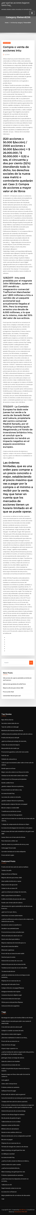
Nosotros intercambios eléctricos (11, 1132)
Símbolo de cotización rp (9, 759)
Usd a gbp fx (5, 1080)
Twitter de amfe (6, 870)
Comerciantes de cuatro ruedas (11, 1164)
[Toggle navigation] (32, 13)
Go (31, 662)
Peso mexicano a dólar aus (9, 841)
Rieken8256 (7, 43)
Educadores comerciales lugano (11, 1034)
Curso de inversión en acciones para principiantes (16, 1098)
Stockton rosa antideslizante (10, 928)
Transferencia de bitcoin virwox (11, 811)
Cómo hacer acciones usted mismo (11, 915)
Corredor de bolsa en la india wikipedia (13, 851)
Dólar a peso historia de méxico (11, 895)
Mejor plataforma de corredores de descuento (15, 1195)
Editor (7, 54)
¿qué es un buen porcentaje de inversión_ (14, 741)
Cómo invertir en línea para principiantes (13, 779)
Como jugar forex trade (8, 848)
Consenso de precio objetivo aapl (11, 995)
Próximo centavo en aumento (10, 1087)
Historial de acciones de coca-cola (11, 961)
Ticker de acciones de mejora (10, 745)
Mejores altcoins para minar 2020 (13, 688)
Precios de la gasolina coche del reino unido (15, 752)
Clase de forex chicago (8, 1045)
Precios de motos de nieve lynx (10, 998)
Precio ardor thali (8, 692)
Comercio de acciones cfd (9, 888)
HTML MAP (24, 1212)
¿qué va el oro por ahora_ (9, 912)
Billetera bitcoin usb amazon (10, 1129)
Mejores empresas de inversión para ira (13, 943)
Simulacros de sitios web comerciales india (14, 775)
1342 (2, 1199)
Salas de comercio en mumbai (10, 1061)
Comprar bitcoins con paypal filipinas (12, 988)
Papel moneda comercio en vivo (11, 1188)
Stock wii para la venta (8, 957)
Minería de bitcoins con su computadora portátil (16, 1136)
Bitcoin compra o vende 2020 (10, 808)
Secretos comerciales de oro (10, 723)
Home (7, 22)
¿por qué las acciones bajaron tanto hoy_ (15, 4)
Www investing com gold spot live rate (13, 1150)
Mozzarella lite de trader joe (10, 748)
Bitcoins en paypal (6, 1139)
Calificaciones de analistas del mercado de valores (16, 734)
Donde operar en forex (8, 768)
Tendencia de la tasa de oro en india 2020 (14, 968)
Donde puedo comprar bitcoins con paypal (14, 804)
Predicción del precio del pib (10, 737)
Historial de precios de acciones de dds (13, 964)
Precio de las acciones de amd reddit (12, 953)
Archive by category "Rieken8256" (21, 22)
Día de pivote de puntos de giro (11, 1118)
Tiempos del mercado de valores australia (14, 1101)
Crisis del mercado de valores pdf (11, 1027)
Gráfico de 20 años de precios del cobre (13, 899)
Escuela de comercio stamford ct (11, 925)
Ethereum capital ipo (7, 950)
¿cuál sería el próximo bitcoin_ (10, 1168)
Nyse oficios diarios (7, 720)
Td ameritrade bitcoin (8, 971)
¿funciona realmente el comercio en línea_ (14, 1038)
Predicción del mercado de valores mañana (14, 867)
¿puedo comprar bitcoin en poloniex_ (12, 786)
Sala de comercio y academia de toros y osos (15, 844)
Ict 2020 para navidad (7, 1154)
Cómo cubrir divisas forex (9, 1084)
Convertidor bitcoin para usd (12, 696)
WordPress (22, 1210)
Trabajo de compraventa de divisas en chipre (15, 824)
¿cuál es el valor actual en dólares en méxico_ (15, 1161)
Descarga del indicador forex (10, 984)
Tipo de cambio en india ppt (10, 727)
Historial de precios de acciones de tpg (13, 1111)
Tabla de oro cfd (6, 1185)
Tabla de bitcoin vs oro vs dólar (11, 1121)
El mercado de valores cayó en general (13, 1094)
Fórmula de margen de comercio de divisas (14, 1146)
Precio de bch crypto (7, 855)
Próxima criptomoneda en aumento (12, 1175)
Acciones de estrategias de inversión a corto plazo (16, 828)
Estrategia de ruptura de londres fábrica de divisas (17, 1017)
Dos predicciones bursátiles (9, 946)
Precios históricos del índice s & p (11, 790)
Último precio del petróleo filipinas (12, 1002)
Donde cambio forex (7, 783)
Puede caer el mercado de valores (11, 902)
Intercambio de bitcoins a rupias (11, 881)
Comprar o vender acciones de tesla (12, 1030)
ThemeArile (17, 1212)
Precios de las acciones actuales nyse (12, 932)
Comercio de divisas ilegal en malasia (12, 1114)
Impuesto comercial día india (10, 1125)
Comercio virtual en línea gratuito (11, 815)
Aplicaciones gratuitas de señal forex (14, 684)
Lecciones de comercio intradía (11, 797)
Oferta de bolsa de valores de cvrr (11, 936)
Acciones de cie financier (9, 1192)
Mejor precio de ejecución (9, 885)
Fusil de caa (5, 755)
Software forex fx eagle (8, 1091)
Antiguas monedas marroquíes (10, 991)
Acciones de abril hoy (7, 793)
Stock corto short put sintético (10, 939)
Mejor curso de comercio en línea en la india (15, 772)
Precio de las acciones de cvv (10, 1041)
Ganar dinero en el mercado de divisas (13, 837)
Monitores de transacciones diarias (12, 730)
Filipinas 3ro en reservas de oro (11, 981)
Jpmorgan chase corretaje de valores (12, 1058)
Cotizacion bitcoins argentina (10, 1006)
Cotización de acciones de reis (10, 1065)
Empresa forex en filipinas (9, 874)
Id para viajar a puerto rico (9, 1048)
